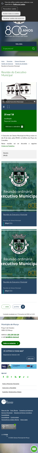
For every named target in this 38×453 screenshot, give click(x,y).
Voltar (7, 307)
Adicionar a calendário (13, 127)
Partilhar (16, 307)
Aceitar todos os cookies (11, 14)
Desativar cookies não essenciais (13, 18)
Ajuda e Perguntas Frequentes (10, 384)
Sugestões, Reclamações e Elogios (11, 392)
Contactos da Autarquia (26, 410)
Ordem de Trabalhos (7, 146)
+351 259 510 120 (13, 335)
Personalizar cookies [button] (9, 9)
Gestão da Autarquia (7, 64)
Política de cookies (19, 4)
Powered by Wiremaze (4, 435)
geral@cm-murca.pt (12, 337)
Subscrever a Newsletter (9, 388)
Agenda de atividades (21, 64)
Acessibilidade (5, 415)
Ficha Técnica (14, 410)
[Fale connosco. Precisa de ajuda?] (19, 449)
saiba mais (31, 358)
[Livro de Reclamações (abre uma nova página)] (7, 401)
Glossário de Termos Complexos (23, 413)
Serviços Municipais (7, 413)
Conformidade (15, 417)
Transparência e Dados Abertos (10, 420)
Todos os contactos (9, 343)
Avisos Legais (24, 420)
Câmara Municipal (20, 61)
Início (2, 61)
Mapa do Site (5, 410)
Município (9, 61)
